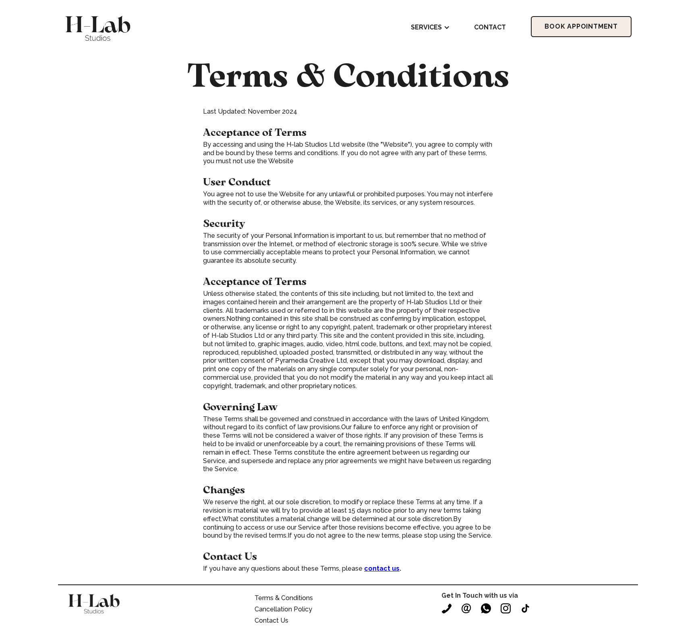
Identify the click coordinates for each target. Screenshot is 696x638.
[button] (430, 27)
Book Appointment (581, 26)
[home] (97, 27)
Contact (490, 27)
